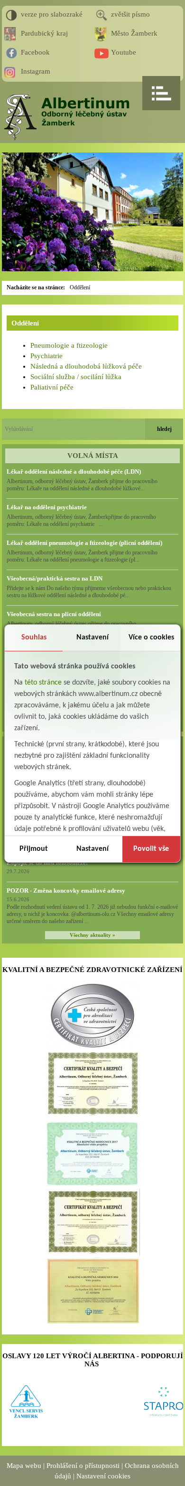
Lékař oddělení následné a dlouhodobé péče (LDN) (74, 471)
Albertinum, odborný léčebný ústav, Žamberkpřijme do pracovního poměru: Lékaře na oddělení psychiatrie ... (81, 520)
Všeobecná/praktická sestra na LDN (54, 578)
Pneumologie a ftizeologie (69, 345)
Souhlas (33, 637)
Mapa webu (24, 1465)
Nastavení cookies (103, 1476)
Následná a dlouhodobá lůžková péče (86, 366)
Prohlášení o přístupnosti (83, 1465)
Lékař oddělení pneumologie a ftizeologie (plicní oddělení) (84, 542)
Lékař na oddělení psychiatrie (47, 507)
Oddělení (80, 287)
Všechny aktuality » (92, 935)
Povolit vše (151, 849)
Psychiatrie (46, 356)
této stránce (43, 682)
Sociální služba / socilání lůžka (75, 377)
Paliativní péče (52, 387)
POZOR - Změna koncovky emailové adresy (66, 890)
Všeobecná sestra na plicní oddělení (54, 614)
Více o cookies (151, 637)
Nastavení (92, 637)
